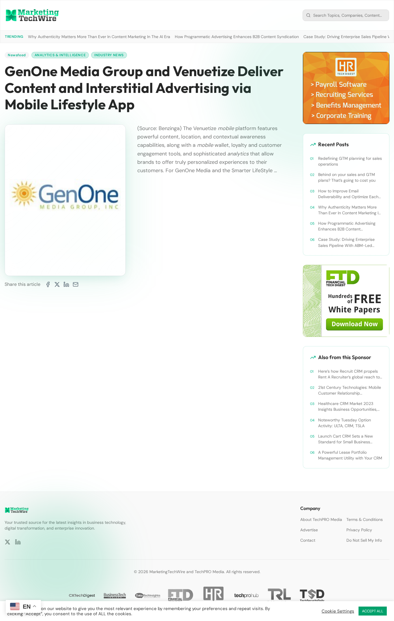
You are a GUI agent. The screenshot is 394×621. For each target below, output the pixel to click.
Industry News (109, 55)
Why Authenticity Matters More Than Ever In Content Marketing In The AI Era (99, 36)
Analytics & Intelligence (60, 55)
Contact (307, 540)
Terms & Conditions (364, 519)
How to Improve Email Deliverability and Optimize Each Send (348, 194)
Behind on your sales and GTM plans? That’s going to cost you (347, 177)
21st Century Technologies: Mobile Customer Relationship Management (349, 390)
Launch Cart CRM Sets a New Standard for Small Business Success (345, 439)
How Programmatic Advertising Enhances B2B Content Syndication (237, 36)
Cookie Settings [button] (338, 611)
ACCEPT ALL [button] (372, 611)
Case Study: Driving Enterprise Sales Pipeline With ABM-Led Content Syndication (346, 242)
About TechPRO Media (321, 519)
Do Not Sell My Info (364, 540)
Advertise (309, 529)
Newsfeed (17, 55)
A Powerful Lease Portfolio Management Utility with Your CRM (350, 455)
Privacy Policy (359, 529)
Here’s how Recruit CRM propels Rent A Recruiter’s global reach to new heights (349, 374)
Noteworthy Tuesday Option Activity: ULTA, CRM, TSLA (344, 422)
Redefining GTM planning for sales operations (350, 161)
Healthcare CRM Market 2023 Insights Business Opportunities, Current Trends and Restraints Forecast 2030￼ (347, 406)
